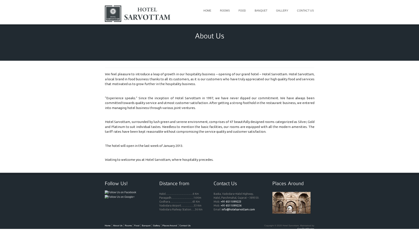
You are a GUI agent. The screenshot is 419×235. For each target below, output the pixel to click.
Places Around (169, 225)
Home (207, 10)
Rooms (225, 10)
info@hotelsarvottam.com (238, 209)
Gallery (282, 10)
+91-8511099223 (231, 201)
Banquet (261, 10)
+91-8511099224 (231, 205)
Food (242, 10)
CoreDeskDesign (305, 229)
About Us (117, 225)
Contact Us (305, 10)
